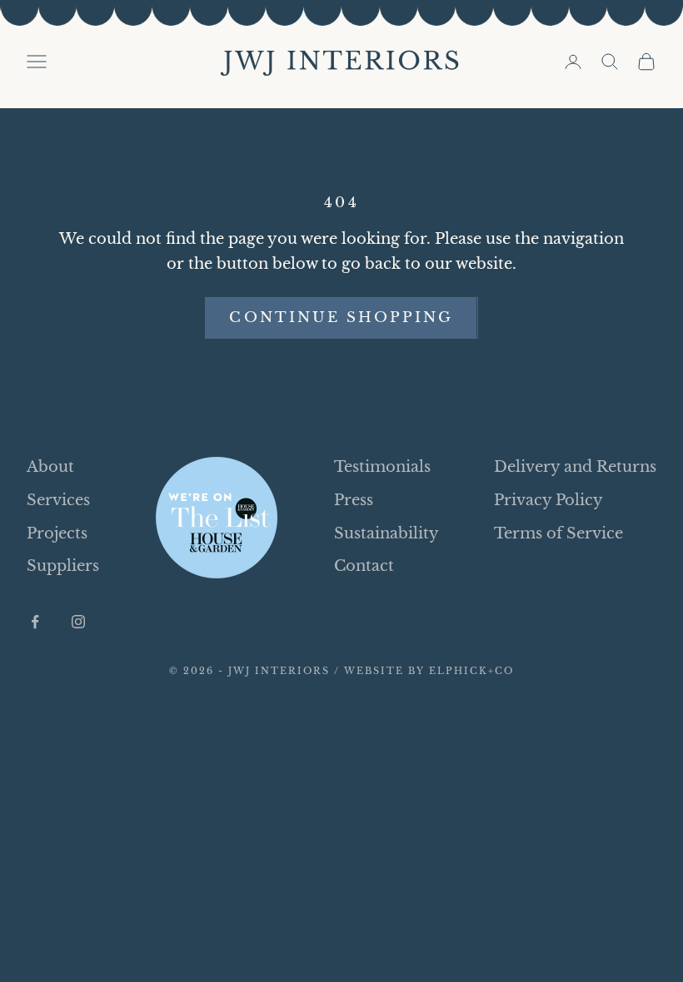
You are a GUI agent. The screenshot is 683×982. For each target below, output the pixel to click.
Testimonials (382, 467)
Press (353, 500)
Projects (57, 533)
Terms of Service (558, 533)
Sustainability (386, 533)
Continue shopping (341, 317)
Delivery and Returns (575, 467)
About (50, 467)
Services (58, 500)
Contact (364, 566)
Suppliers (63, 566)
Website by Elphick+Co (429, 671)
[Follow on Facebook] (35, 621)
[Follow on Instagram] (78, 621)
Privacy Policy (548, 500)
